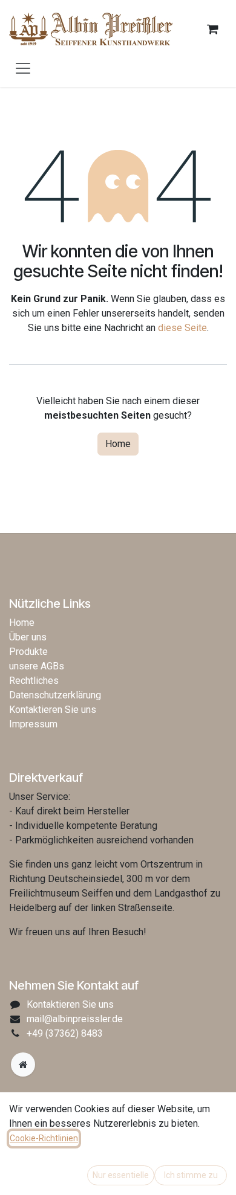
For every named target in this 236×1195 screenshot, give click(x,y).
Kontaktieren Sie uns (52, 709)
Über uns (28, 637)
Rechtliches (34, 680)
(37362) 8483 (65, 1033)
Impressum (33, 724)
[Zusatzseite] (23, 1064)
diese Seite (182, 327)
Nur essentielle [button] (121, 1175)
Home (118, 443)
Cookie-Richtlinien (44, 1138)
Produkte (28, 651)
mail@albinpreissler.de (75, 1019)
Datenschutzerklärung (55, 695)
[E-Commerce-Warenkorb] (212, 28)
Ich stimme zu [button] (191, 1175)
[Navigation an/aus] (23, 67)
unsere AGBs (36, 666)
